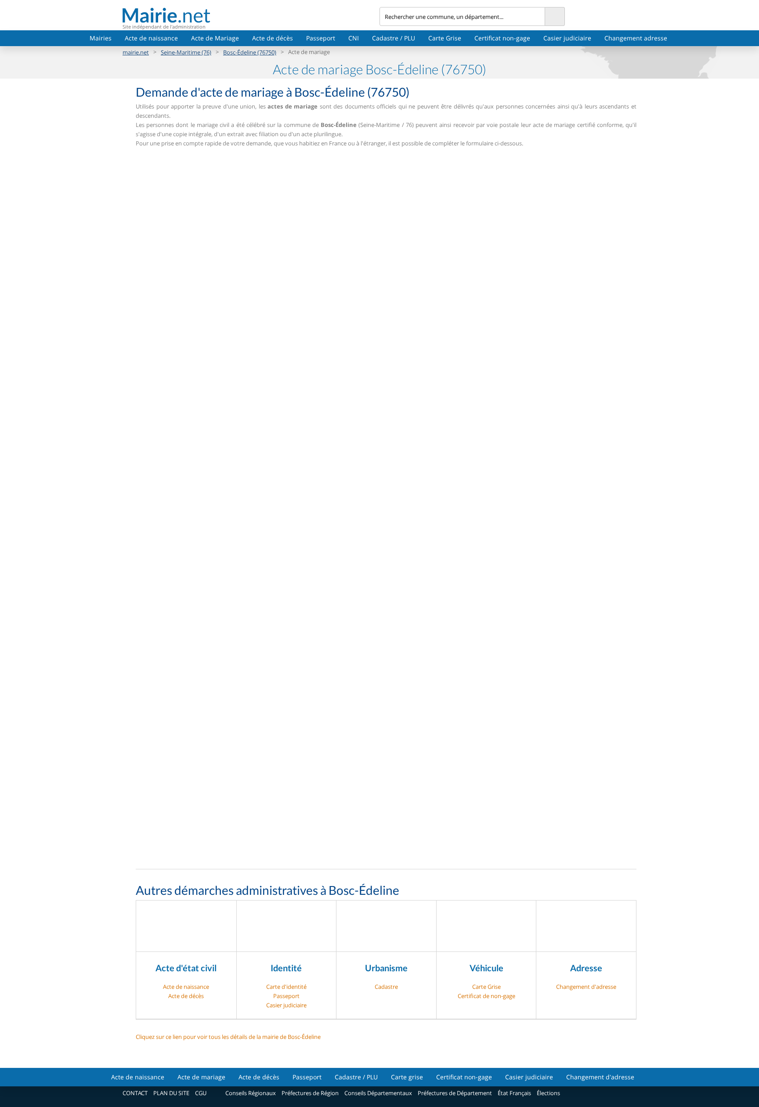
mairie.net (136, 52)
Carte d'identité (286, 987)
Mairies (101, 38)
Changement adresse (635, 38)
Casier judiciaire (567, 38)
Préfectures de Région (310, 1093)
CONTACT (135, 1093)
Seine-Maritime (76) (186, 52)
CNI (353, 38)
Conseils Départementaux (378, 1093)
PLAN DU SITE (171, 1093)
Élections (548, 1093)
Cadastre (386, 987)
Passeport (320, 38)
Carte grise (407, 1077)
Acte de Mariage (215, 38)
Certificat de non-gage (486, 996)
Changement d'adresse (586, 987)
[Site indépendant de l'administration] (251, 15)
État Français (514, 1093)
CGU (200, 1093)
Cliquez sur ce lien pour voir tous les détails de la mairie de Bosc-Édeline (228, 1037)
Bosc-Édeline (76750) (249, 52)
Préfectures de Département (455, 1093)
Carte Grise (444, 38)
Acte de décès (272, 38)
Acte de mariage (201, 1077)
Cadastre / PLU (393, 38)
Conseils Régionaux (250, 1093)
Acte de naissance (151, 38)
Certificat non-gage (502, 38)
